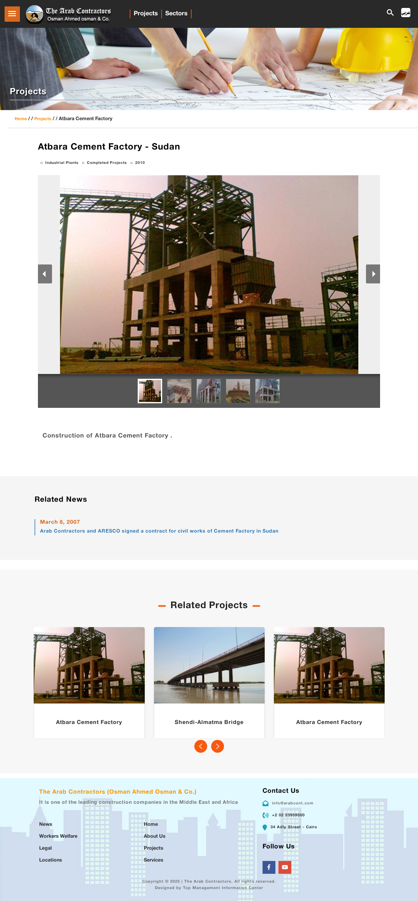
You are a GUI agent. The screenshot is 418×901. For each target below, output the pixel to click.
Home (21, 119)
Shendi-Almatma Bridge (209, 722)
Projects (146, 13)
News (45, 825)
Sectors (176, 13)
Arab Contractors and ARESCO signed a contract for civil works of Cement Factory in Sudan (159, 531)
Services (153, 860)
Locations (50, 860)
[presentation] (200, 746)
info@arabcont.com (293, 803)
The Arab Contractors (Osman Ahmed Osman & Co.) (118, 792)
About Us (155, 837)
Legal (45, 848)
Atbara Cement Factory (89, 722)
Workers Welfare (58, 837)
